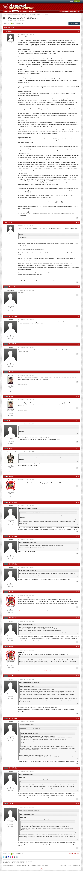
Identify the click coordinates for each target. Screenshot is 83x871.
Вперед (19, 23)
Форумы (15, 11)
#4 (77, 316)
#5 (77, 344)
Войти (71, 1)
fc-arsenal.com (7, 11)
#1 (77, 31)
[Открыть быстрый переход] (78, 11)
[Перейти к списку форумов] (18, 6)
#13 (77, 564)
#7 (77, 396)
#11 (77, 502)
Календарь (32, 11)
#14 (77, 592)
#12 (77, 536)
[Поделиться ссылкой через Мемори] (12, 857)
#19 (77, 768)
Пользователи (23, 11)
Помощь (15, 868)
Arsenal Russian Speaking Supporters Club (11, 865)
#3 (77, 286)
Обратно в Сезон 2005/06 (74, 853)
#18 (77, 718)
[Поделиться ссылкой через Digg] (6, 857)
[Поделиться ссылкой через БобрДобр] (14, 857)
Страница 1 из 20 (6, 23)
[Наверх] (41, 869)
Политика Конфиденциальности (73, 865)
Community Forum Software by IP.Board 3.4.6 (71, 868)
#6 (77, 372)
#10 (77, 476)
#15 (77, 617)
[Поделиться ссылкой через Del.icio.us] (8, 857)
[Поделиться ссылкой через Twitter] (3, 857)
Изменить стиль (7, 868)
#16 (77, 646)
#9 (77, 448)
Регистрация (77, 1)
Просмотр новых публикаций (68, 11)
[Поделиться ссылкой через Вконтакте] (10, 857)
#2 (77, 222)
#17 (77, 675)
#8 (77, 420)
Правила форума (62, 865)
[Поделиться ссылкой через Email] (17, 857)
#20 (77, 803)
